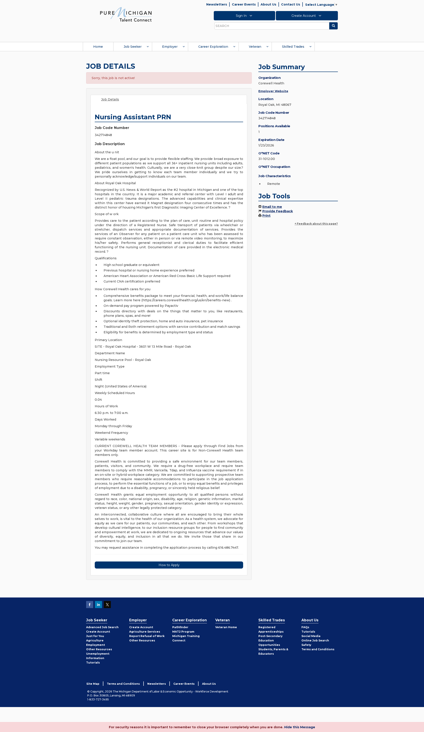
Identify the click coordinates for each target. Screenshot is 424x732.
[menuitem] (98, 46)
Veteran (255, 47)
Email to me (272, 207)
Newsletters (216, 4)
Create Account (304, 16)
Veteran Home (226, 627)
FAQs (305, 627)
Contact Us (290, 4)
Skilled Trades (293, 47)
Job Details (110, 99)
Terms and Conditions (317, 649)
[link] (125, 14)
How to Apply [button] (169, 565)
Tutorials (93, 662)
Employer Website (273, 91)
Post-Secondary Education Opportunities (270, 640)
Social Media (310, 636)
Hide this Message (299, 727)
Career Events (244, 4)
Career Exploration (213, 47)
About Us (268, 4)
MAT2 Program (183, 631)
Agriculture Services (144, 631)
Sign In (242, 16)
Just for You (95, 636)
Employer (170, 47)
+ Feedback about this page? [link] (316, 223)
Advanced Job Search (102, 627)
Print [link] (266, 216)
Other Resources (99, 649)
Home (98, 47)
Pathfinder (180, 627)
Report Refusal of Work (147, 636)
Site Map (92, 683)
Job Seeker (133, 47)
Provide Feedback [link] (277, 211)
